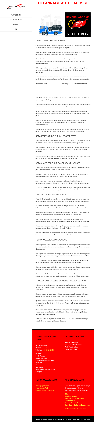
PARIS (65, 419)
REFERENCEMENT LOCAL (45, 419)
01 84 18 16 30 (49, 350)
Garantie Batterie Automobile (75, 403)
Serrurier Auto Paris (42, 388)
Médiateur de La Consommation (76, 409)
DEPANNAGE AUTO (83, 419)
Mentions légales (71, 396)
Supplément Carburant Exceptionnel (78, 405)
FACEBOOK (58, 419)
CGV (66, 394)
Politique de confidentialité (74, 398)
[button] (16, 29)
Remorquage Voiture (42, 386)
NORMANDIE (72, 419)
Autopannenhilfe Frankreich (45, 390)
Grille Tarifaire (70, 400)
